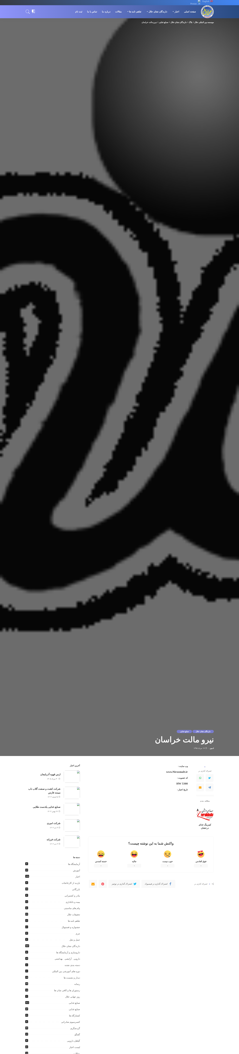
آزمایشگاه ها (74, 864)
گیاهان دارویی (73, 1041)
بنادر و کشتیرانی (72, 896)
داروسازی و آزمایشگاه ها (68, 952)
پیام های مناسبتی (72, 908)
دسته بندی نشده (72, 965)
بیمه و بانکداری (73, 902)
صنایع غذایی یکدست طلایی (46, 807)
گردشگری (75, 1028)
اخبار (77, 876)
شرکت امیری (53, 823)
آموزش (76, 870)
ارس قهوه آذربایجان (50, 774)
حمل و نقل (74, 940)
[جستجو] (27, 11)
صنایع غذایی (184, 731)
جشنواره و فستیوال (71, 927)
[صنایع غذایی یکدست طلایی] (72, 809)
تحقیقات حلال (73, 914)
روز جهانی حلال (72, 997)
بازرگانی (76, 889)
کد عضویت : (182, 778)
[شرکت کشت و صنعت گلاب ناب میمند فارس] (72, 793)
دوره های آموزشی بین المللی (66, 971)
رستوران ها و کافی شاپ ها (67, 990)
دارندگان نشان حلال (203, 731)
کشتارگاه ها (74, 1015)
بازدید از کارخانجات (71, 883)
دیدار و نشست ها (72, 978)
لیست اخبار (74, 1047)
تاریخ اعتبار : (182, 790)
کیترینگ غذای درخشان (205, 826)
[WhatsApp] (200, 778)
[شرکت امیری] (72, 825)
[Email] (200, 787)
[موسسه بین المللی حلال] (207, 11)
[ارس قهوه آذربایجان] (72, 776)
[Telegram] (209, 787)
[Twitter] (209, 778)
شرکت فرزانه (53, 839)
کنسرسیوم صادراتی (70, 1022)
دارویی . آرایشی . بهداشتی (67, 959)
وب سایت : (183, 766)
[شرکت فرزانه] (72, 842)
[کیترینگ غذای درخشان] (204, 813)
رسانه (77, 984)
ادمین (212, 748)
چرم (78, 933)
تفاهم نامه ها (74, 921)
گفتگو (77, 1034)
